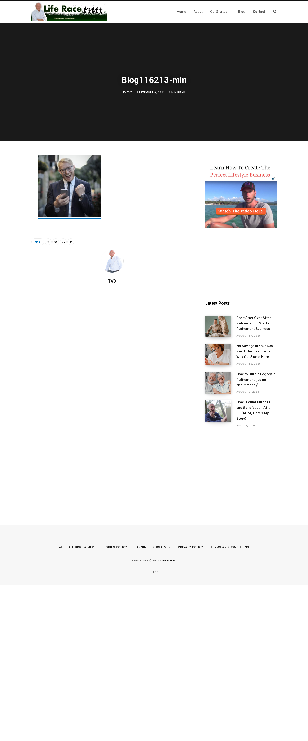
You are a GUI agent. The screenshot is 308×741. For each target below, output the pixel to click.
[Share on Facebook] (16, 170)
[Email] (16, 203)
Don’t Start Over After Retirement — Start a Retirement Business (253, 323)
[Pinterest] (16, 192)
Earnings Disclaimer (153, 547)
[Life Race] (69, 11)
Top (155, 572)
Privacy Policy (190, 547)
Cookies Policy (114, 547)
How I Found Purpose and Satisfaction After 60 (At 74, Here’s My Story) (254, 410)
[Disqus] (112, 341)
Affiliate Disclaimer (76, 547)
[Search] (275, 11)
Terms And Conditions (230, 547)
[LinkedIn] (63, 241)
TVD (130, 92)
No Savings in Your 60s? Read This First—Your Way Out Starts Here (255, 351)
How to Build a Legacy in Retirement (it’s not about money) (255, 379)
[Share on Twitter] (16, 181)
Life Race (167, 560)
